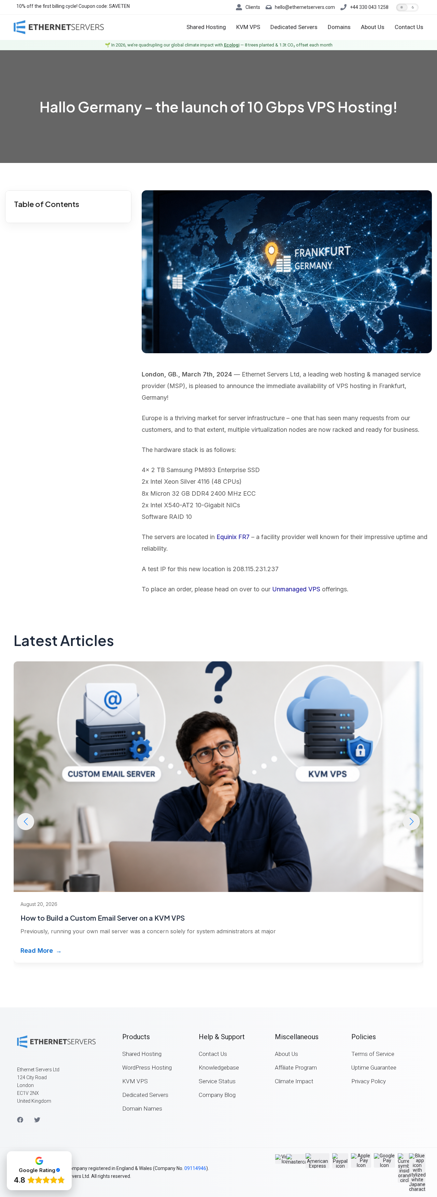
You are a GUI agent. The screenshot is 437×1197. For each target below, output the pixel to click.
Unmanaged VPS (296, 589)
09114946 (195, 1168)
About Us (372, 27)
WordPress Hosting (147, 1067)
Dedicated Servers (294, 27)
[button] (407, 7)
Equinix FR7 (233, 536)
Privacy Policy (368, 1081)
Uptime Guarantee (373, 1067)
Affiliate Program (296, 1067)
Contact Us (409, 27)
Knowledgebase (219, 1067)
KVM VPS (248, 27)
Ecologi (231, 44)
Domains (339, 27)
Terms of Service (372, 1053)
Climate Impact (294, 1081)
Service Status (217, 1081)
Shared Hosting (206, 27)
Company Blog (217, 1094)
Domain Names (142, 1108)
